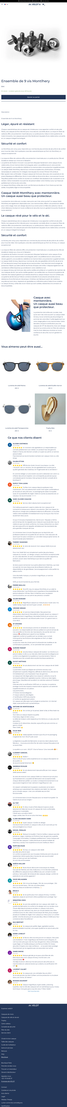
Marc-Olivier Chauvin (22, 499)
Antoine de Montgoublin (23, 706)
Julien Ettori (18, 461)
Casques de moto (7, 1014)
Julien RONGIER (19, 599)
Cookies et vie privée (8, 1090)
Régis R (16, 891)
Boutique (4, 1057)
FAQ (2, 1054)
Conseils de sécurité (8, 1027)
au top (16, 803)
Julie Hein (17, 731)
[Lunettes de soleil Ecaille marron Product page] (50, 366)
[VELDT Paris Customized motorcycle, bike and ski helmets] (33, 4)
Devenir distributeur (8, 1072)
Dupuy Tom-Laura (20, 483)
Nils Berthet (18, 922)
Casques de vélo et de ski (10, 1017)
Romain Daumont (20, 981)
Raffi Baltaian (19, 846)
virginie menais (19, 608)
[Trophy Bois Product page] (50, 409)
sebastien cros (19, 900)
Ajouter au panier (33, 97)
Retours (4, 1051)
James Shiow (18, 951)
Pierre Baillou (19, 585)
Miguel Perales (19, 830)
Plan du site (5, 1030)
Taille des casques (7, 1042)
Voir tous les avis (33, 991)
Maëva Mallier (19, 864)
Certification (5, 1106)
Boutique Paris (6, 1063)
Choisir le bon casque (8, 1038)
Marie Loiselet (19, 934)
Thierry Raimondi (20, 542)
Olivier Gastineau (20, 443)
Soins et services (7, 1048)
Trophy (3, 1020)
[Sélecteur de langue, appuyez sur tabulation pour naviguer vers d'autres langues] (6, 4)
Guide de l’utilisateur (8, 1045)
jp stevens (17, 624)
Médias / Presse (6, 1099)
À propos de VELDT (8, 1081)
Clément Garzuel (20, 753)
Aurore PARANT (19, 648)
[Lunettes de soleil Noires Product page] (17, 366)
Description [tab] (5, 112)
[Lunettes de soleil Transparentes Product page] (17, 409)
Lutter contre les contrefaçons (11, 1103)
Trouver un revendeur (9, 1069)
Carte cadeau (6, 1023)
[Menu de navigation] (2, 4)
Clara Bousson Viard (22, 819)
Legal (3, 1096)
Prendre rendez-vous (8, 1066)
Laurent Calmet (19, 969)
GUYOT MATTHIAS (19, 661)
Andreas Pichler (20, 766)
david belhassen (20, 879)
